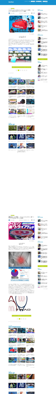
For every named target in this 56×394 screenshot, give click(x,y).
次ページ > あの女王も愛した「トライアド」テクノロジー (21, 315)
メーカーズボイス (12, 8)
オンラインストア (32, 1)
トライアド (14, 321)
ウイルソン (11, 321)
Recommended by (31, 367)
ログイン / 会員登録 (45, 1)
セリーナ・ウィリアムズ (18, 321)
